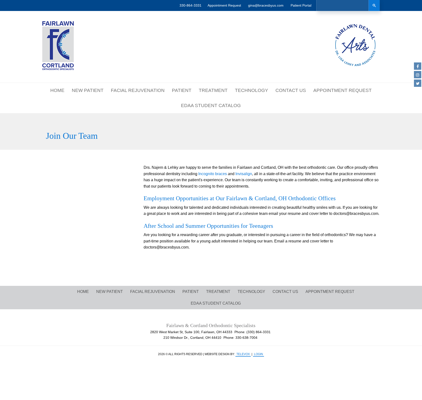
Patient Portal (301, 5)
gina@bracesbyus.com (266, 5)
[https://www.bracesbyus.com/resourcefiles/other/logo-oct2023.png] (58, 45)
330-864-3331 (190, 5)
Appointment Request (224, 5)
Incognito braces (212, 174)
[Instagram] (418, 75)
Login (258, 354)
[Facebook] (418, 66)
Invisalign (243, 174)
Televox (243, 354)
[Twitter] (418, 83)
